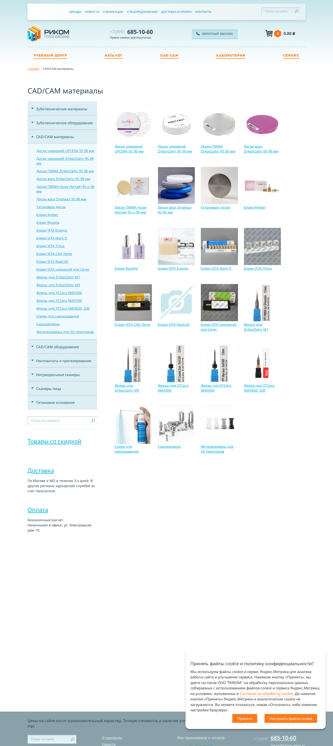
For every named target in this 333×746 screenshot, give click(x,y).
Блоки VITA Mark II (51, 238)
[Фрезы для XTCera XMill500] (219, 363)
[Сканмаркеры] (176, 424)
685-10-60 (131, 32)
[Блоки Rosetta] (133, 246)
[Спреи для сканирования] (133, 424)
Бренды (75, 12)
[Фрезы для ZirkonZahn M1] (262, 302)
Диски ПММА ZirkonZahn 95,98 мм (65, 171)
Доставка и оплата (176, 12)
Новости (92, 12)
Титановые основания (55, 402)
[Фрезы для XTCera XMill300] (176, 363)
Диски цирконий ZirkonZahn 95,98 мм (65, 160)
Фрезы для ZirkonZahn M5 (58, 285)
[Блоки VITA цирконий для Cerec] (219, 302)
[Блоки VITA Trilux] (262, 246)
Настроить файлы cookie (290, 718)
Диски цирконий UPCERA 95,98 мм (65, 150)
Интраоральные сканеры (58, 374)
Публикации (113, 12)
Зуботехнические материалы (61, 108)
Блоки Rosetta (47, 222)
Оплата (38, 510)
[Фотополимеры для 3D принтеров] (219, 424)
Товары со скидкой (54, 441)
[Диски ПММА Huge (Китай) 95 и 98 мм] (133, 185)
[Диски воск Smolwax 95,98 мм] (176, 185)
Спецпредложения (142, 12)
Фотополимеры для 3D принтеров (65, 331)
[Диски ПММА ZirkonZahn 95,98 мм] (219, 124)
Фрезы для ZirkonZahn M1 (58, 277)
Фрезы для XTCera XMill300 (59, 292)
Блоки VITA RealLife (52, 261)
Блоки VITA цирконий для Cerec (62, 269)
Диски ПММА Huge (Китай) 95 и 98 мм (65, 189)
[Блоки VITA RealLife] (176, 302)
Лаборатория (230, 56)
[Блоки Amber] (262, 185)
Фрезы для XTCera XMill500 (59, 300)
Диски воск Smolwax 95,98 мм (61, 199)
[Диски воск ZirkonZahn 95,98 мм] (262, 124)
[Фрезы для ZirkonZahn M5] (133, 363)
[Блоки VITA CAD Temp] (133, 302)
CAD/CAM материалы (55, 136)
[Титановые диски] (219, 185)
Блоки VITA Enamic (51, 230)
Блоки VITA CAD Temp (54, 253)
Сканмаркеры (48, 324)
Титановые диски (51, 206)
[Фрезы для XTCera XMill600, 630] (262, 363)
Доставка (41, 470)
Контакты (203, 12)
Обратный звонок (217, 34)
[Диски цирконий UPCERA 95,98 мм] (133, 124)
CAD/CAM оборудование (57, 346)
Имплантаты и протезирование (63, 360)
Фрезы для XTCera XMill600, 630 (63, 308)
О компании (112, 737)
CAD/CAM (169, 56)
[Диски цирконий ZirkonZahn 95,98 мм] (176, 124)
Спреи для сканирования (57, 316)
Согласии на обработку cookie (266, 693)
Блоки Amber (47, 214)
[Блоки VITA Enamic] (176, 246)
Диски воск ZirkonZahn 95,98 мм (63, 178)
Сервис (291, 56)
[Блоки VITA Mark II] (219, 246)
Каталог (114, 56)
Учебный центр (50, 56)
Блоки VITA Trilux (50, 246)
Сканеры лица (48, 388)
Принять (244, 718)
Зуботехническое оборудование (64, 122)
